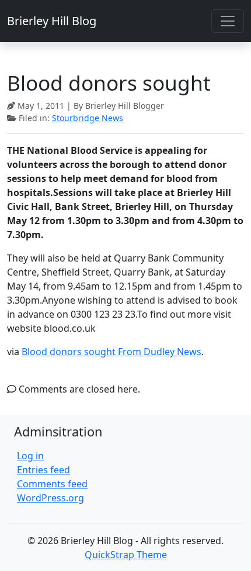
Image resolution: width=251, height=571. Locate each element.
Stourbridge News (87, 117)
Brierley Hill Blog (51, 21)
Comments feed (52, 483)
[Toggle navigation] (227, 21)
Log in (30, 455)
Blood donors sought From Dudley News (111, 351)
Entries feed (43, 469)
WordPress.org (50, 497)
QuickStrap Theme (126, 554)
